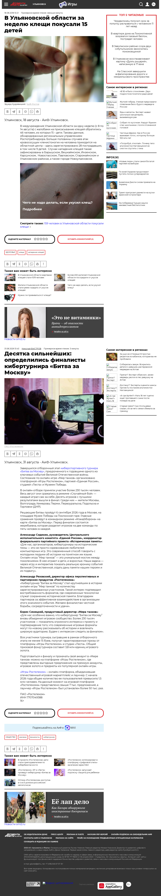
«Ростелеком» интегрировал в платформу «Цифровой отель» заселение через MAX (82, 762)
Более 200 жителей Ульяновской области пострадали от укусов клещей (84, 277)
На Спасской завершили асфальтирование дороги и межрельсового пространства (131, 74)
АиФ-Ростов (33, 104)
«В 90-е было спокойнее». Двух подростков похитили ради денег (136, 92)
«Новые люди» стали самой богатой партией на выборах (136, 162)
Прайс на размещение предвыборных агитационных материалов (110, 838)
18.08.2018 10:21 (11, 13)
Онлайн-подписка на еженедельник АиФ (131, 834)
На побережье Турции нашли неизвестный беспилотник (133, 204)
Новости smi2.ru (14, 339)
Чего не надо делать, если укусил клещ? (58, 202)
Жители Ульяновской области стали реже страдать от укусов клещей (33, 287)
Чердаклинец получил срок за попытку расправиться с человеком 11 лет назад (131, 24)
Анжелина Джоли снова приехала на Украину (137, 183)
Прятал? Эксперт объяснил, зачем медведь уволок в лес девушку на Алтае (136, 377)
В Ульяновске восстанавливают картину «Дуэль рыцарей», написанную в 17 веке (131, 62)
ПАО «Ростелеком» (13, 446)
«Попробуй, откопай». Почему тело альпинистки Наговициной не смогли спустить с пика (137, 146)
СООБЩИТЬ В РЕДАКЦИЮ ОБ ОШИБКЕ (41, 842)
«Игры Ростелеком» (33, 671)
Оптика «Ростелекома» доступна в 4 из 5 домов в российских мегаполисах (34, 782)
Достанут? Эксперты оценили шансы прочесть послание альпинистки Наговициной (138, 387)
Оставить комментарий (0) (81, 239)
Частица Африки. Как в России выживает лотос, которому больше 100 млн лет (137, 135)
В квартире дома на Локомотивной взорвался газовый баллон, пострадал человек (131, 36)
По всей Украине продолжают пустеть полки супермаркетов (134, 173)
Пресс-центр (57, 834)
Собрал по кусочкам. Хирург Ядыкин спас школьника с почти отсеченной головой (138, 125)
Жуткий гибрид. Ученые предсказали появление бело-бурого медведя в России (138, 104)
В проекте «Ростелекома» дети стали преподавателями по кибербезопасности (33, 762)
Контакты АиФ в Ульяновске (38, 838)
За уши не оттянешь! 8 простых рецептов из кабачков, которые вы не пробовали (138, 356)
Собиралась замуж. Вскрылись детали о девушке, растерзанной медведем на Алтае (136, 367)
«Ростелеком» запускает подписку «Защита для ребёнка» (84, 771)
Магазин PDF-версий (97, 834)
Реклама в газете (75, 834)
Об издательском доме (35, 834)
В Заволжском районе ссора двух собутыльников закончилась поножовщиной (131, 49)
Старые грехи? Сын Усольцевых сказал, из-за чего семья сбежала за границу (137, 408)
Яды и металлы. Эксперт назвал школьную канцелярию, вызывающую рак (135, 114)
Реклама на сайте (64, 838)
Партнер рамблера (86, 884)
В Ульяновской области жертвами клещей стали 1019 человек (35, 276)
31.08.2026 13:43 (11, 348)
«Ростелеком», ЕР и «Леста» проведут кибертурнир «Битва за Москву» (34, 772)
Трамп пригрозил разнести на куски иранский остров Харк (137, 194)
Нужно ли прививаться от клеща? (34, 295)
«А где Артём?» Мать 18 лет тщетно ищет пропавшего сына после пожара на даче (137, 398)
